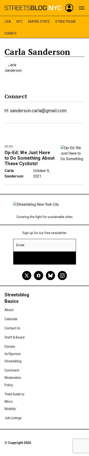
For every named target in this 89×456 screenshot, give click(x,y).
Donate (11, 33)
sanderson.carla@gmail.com (38, 110)
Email (20, 245)
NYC (19, 21)
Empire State (39, 21)
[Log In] (69, 8)
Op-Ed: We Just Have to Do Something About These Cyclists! (30, 158)
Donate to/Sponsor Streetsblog (13, 354)
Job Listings (13, 418)
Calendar (11, 319)
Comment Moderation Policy (13, 378)
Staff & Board (14, 337)
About (9, 310)
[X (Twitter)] (26, 275)
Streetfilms (65, 21)
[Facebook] (38, 275)
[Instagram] (62, 275)
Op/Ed (9, 146)
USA (8, 21)
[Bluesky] (50, 275)
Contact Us (12, 328)
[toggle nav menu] (81, 8)
